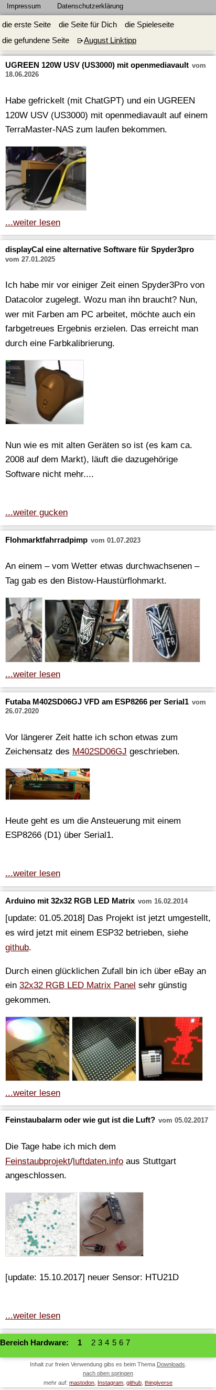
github (17, 947)
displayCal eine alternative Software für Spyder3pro (99, 249)
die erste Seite (26, 24)
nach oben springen (108, 1373)
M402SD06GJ (99, 751)
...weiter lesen (32, 222)
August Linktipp (110, 40)
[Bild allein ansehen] (46, 180)
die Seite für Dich (88, 24)
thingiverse (158, 1382)
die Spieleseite (149, 24)
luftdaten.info (98, 1161)
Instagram (110, 1382)
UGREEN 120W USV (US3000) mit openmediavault (97, 65)
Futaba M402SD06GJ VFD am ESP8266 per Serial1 (97, 702)
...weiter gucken (36, 512)
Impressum (24, 6)
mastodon (81, 1382)
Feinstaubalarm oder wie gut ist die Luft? (80, 1120)
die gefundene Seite (35, 40)
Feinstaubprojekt (37, 1161)
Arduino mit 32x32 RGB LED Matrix (70, 901)
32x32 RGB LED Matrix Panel (77, 985)
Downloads (171, 1364)
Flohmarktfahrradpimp (46, 540)
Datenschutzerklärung (90, 6)
